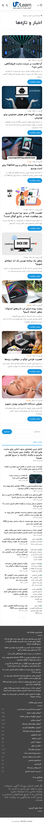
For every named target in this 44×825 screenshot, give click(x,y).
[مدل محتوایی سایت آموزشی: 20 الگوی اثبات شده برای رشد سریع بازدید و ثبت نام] (35, 580)
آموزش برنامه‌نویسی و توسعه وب (29, 709)
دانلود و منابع (36, 746)
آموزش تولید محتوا (34, 713)
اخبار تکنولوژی (36, 735)
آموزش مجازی (36, 720)
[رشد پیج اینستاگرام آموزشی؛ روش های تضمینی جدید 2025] (35, 610)
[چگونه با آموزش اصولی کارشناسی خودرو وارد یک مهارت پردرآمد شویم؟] (35, 542)
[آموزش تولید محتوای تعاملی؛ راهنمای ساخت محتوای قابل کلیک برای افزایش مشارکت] (35, 595)
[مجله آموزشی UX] (22, 5)
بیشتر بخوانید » (34, 82)
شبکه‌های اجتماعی (34, 760)
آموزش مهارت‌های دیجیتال (31, 724)
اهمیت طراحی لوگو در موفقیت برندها (23, 359)
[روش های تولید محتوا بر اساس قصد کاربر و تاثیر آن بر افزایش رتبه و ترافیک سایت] (35, 554)
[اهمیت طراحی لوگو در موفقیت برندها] (22, 342)
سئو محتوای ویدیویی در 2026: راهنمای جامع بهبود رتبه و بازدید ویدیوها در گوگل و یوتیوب (21, 658)
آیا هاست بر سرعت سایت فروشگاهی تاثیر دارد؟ (24, 654)
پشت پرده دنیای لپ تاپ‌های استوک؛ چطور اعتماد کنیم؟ (23, 310)
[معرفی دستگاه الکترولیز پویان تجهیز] (22, 387)
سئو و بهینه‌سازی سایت (32, 753)
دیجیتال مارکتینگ (34, 749)
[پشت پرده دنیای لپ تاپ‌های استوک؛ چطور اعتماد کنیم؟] (22, 291)
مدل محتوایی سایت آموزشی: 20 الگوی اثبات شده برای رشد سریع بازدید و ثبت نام (16, 577)
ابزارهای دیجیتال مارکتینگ (32, 731)
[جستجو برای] (3, 6)
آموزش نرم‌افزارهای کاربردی (32, 727)
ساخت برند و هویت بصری (32, 757)
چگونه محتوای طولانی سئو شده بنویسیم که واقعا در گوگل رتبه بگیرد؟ (16, 566)
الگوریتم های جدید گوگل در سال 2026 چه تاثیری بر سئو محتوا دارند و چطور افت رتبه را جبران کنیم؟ (23, 664)
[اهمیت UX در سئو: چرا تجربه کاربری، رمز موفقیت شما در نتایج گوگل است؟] (22, 196)
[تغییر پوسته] (7, 6)
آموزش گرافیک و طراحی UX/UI (30, 716)
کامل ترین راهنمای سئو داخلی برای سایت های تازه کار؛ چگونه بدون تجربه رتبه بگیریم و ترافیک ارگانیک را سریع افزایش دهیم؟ (23, 454)
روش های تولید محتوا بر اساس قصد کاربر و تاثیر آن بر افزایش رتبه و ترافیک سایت (14, 552)
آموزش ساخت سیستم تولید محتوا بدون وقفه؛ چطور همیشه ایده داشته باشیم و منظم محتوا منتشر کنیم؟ (22, 689)
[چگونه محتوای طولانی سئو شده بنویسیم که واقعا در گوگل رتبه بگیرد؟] (35, 567)
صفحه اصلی (36, 16)
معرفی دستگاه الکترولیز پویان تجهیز (23, 404)
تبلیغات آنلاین (36, 742)
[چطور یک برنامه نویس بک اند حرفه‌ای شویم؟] (22, 243)
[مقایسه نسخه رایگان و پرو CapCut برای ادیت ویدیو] (22, 148)
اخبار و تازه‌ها (36, 738)
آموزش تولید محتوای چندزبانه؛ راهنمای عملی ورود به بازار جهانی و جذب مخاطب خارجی (22, 677)
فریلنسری (37, 764)
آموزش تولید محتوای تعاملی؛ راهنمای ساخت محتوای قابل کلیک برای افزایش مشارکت (15, 591)
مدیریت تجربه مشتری (33, 771)
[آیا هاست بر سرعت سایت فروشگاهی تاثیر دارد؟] (22, 46)
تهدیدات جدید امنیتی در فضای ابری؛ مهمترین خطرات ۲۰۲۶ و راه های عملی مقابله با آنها (22, 648)
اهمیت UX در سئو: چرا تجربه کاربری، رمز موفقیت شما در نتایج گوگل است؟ (23, 214)
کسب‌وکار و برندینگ (34, 768)
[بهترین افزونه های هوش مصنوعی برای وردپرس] (22, 97)
